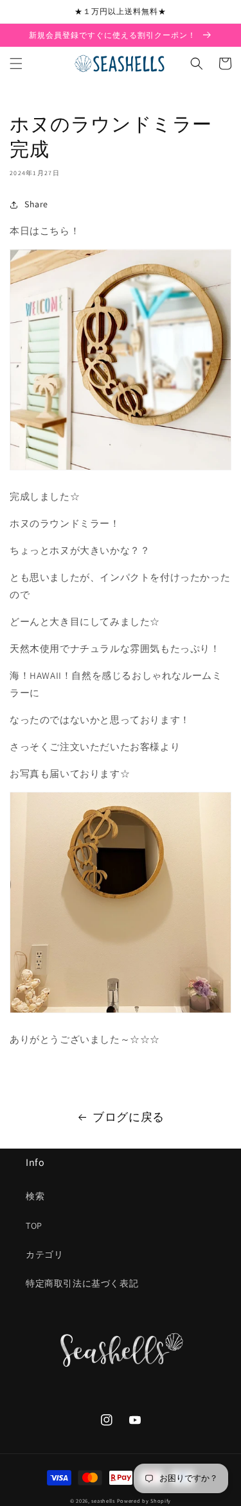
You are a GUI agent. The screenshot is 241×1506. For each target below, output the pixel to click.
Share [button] (36, 204)
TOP (34, 1225)
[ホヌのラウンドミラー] (120, 469)
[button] (16, 63)
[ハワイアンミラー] (120, 1012)
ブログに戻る (129, 1116)
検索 (35, 1196)
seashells (102, 1500)
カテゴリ (44, 1254)
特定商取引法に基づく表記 (82, 1283)
